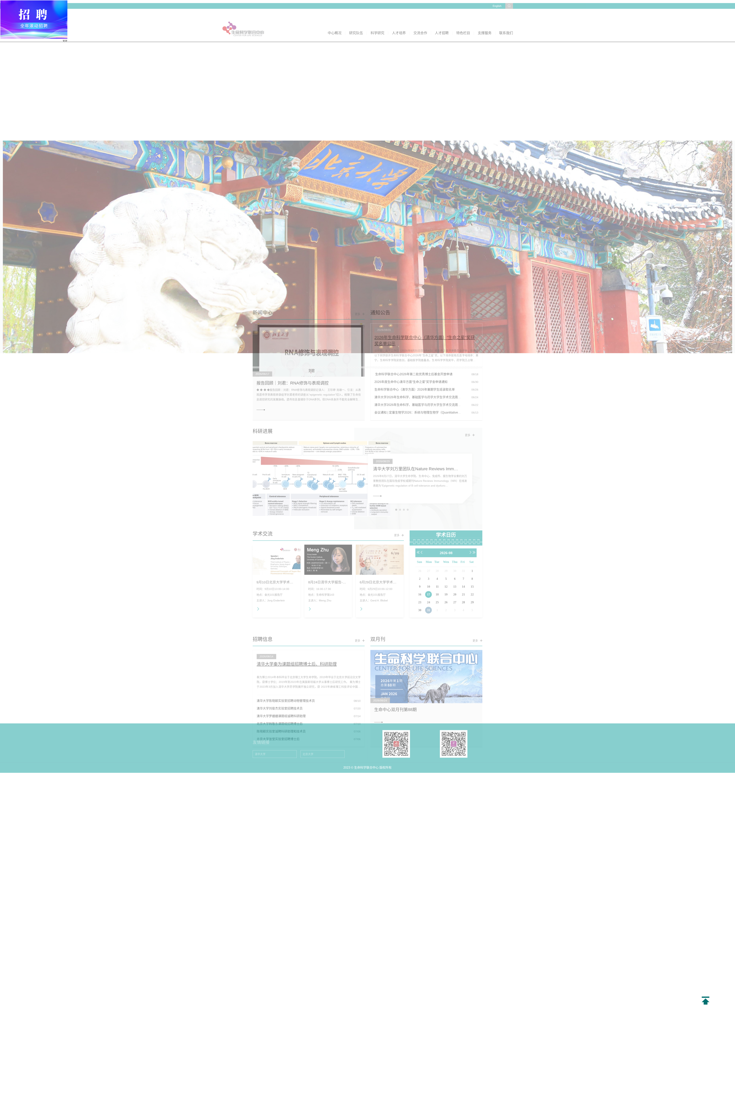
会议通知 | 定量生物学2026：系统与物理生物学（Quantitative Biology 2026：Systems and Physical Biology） (449, 351)
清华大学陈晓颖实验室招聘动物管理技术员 (286, 639)
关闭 (81, 57)
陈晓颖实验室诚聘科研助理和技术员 (281, 670)
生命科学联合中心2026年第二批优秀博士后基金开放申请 (413, 313)
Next (722, 136)
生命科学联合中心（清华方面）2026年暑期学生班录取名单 (414, 328)
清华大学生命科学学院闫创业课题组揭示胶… (415, 416)
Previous (13, 136)
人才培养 (399, 20)
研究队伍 (356, 20)
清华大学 (260, 718)
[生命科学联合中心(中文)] (243, 16)
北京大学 (308, 718)
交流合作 (420, 20)
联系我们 (506, 20)
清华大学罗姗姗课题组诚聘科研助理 (281, 655)
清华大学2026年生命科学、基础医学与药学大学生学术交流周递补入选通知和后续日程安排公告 (439, 336)
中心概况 (334, 20)
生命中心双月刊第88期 (395, 648)
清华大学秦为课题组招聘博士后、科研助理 (297, 603)
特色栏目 (463, 20)
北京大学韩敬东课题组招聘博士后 (280, 662)
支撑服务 (485, 20)
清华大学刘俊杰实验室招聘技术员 (280, 647)
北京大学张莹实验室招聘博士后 (278, 678)
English (497, 2)
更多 (357, 253)
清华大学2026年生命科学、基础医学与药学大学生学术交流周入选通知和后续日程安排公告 (436, 344)
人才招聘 (442, 20)
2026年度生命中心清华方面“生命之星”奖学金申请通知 (411, 321)
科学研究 (377, 20)
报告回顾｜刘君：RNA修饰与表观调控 (292, 322)
